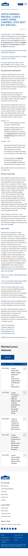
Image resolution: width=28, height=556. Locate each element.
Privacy (2, 535)
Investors (4, 491)
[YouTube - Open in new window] (15, 529)
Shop (19, 4)
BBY (24, 44)
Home (2, 9)
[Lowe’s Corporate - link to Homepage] (14, 477)
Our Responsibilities (7, 489)
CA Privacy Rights (5, 537)
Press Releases (15, 9)
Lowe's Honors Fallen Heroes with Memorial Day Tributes (15, 459)
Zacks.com (4, 36)
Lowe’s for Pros (5, 513)
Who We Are (4, 486)
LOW (16, 129)
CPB (10, 44)
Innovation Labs (6, 516)
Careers (3, 500)
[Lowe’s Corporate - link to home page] (5, 4)
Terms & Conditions (18, 535)
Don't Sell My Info (18, 537)
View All (7, 357)
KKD (17, 42)
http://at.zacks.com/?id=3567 (17, 66)
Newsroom (7, 9)
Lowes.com (4, 508)
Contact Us (4, 497)
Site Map (16, 540)
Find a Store (4, 511)
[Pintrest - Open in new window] (13, 529)
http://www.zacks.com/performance (15, 301)
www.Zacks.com (9, 333)
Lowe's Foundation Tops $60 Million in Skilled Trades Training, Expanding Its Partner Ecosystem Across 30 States (15, 403)
